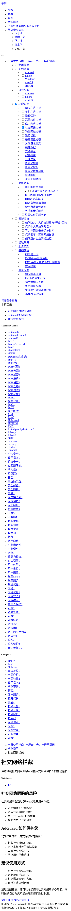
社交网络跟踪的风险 (20, 311)
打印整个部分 (9, 300)
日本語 (18, 44)
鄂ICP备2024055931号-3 (15, 900)
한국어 (18, 40)
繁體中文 (20, 36)
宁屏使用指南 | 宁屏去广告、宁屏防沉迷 (31, 744)
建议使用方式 (16, 319)
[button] (17, 30)
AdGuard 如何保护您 (20, 315)
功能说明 (13, 748)
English (18, 33)
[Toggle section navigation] (2, 55)
